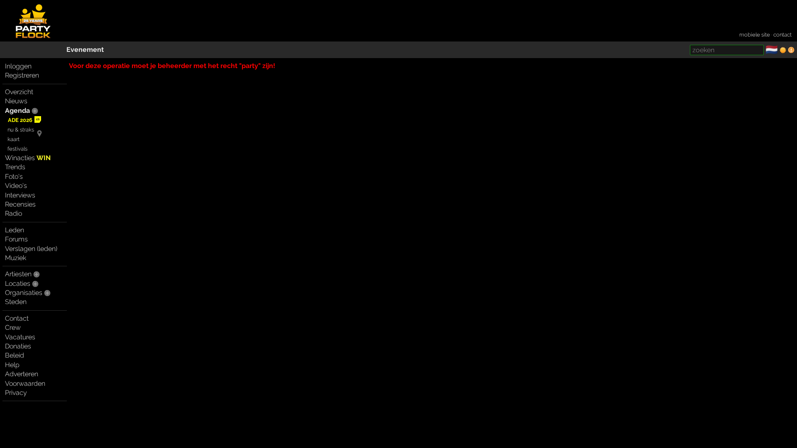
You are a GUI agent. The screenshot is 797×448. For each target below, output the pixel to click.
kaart (13, 139)
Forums (16, 239)
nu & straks (20, 130)
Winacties (28, 158)
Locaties (17, 283)
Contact (17, 318)
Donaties (18, 346)
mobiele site (754, 35)
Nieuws (16, 101)
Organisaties (23, 293)
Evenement (85, 50)
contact (782, 35)
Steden (16, 302)
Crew (13, 327)
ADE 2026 (20, 120)
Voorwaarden (25, 383)
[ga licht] (783, 50)
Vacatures (20, 337)
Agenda (17, 110)
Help (12, 365)
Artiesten (18, 274)
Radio (13, 213)
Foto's (14, 176)
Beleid (14, 355)
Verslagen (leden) (31, 249)
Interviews (20, 195)
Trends (15, 167)
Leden (14, 230)
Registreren (22, 75)
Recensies (20, 204)
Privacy (16, 393)
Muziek (15, 258)
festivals (17, 149)
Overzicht (19, 92)
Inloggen (18, 66)
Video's (16, 186)
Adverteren (21, 374)
